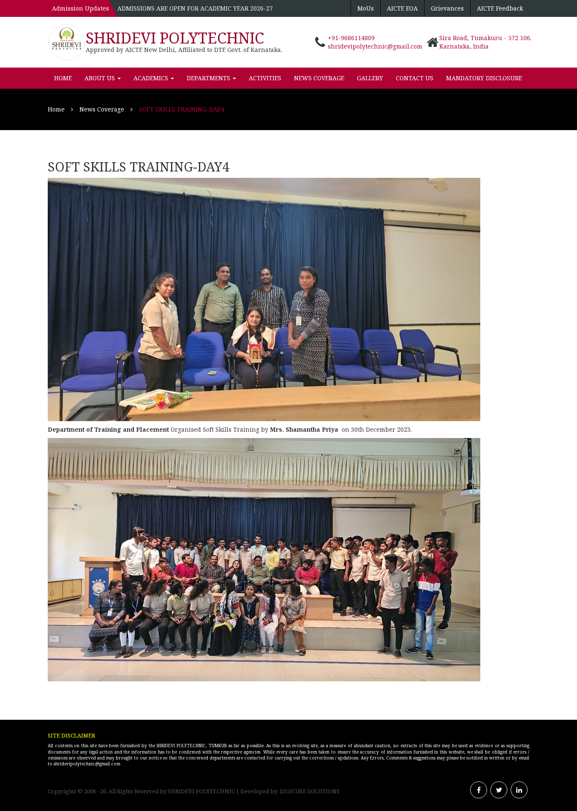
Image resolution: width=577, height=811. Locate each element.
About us (100, 78)
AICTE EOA (402, 8)
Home (63, 78)
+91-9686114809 (351, 38)
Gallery (370, 78)
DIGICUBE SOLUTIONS (310, 791)
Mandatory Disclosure (484, 78)
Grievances (447, 8)
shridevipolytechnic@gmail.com (375, 46)
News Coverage (319, 78)
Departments (209, 78)
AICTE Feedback (500, 8)
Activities (265, 78)
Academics (151, 78)
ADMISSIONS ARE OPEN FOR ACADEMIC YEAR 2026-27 (195, 8)
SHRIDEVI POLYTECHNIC (175, 37)
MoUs (365, 8)
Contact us (414, 78)
